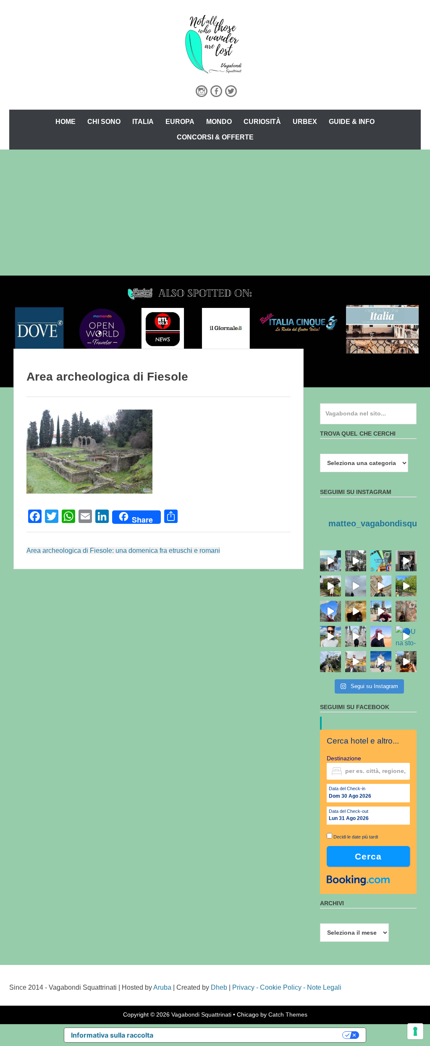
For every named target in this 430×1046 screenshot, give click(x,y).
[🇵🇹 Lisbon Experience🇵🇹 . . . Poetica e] (380, 661)
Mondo (219, 121)
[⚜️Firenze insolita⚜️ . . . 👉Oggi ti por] (330, 586)
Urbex (305, 121)
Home (65, 121)
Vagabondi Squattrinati (201, 1014)
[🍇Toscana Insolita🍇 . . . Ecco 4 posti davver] (355, 560)
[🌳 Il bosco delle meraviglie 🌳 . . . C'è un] (406, 586)
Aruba (162, 987)
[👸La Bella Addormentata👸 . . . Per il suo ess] (406, 611)
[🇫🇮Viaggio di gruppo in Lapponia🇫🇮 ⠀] (380, 560)
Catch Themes (287, 1014)
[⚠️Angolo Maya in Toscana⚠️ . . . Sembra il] (355, 611)
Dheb (219, 987)
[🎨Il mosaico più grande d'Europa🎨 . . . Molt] (380, 611)
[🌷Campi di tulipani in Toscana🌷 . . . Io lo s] (330, 636)
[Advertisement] (215, 212)
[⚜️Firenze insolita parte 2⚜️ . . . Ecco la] (406, 560)
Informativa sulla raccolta (112, 1035)
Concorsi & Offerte (215, 137)
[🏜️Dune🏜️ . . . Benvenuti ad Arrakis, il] (380, 636)
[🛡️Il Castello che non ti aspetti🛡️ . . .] (330, 661)
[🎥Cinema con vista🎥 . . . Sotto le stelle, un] (330, 560)
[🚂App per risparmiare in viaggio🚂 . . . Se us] (380, 586)
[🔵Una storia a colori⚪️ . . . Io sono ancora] (406, 636)
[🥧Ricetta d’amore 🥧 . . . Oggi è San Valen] (406, 661)
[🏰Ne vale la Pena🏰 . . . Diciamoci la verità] (355, 661)
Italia (143, 121)
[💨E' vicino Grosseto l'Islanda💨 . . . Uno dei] (355, 586)
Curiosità (262, 121)
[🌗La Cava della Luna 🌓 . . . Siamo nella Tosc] (330, 611)
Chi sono (104, 121)
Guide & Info (352, 121)
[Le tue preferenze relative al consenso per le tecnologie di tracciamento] (415, 1031)
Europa (179, 121)
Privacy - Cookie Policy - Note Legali (286, 987)
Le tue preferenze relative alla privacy (252, 1035)
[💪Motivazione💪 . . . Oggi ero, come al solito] (355, 636)
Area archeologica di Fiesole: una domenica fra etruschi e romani (123, 550)
